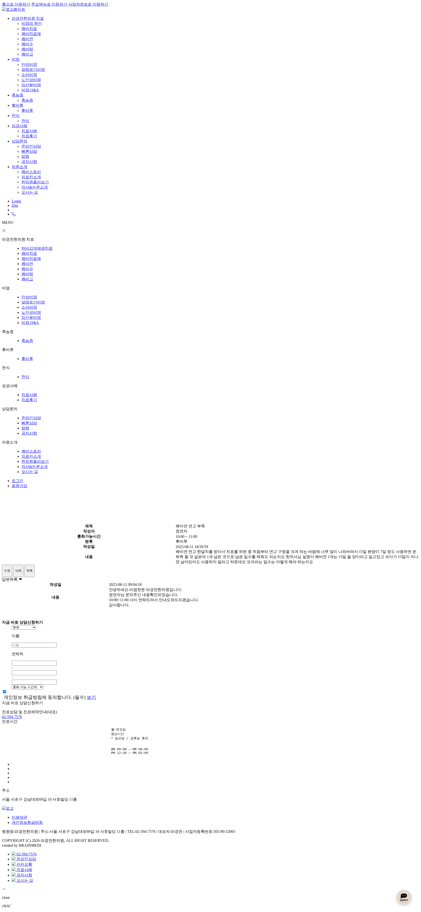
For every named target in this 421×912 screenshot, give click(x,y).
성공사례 (19, 126)
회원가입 (19, 486)
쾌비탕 (27, 49)
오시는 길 (29, 192)
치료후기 (29, 136)
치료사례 (29, 131)
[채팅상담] (404, 897)
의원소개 (19, 167)
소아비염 (29, 75)
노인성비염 (31, 80)
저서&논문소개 (34, 187)
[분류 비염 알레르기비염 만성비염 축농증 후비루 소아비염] (215, 627)
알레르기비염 (33, 69)
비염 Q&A (30, 90)
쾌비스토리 (31, 172)
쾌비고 (27, 54)
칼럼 (25, 156)
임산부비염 (31, 85)
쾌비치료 (29, 29)
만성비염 (29, 64)
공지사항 (29, 162)
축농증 (17, 95)
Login (16, 201)
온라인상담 (31, 146)
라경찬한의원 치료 (28, 18)
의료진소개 (31, 177)
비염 (15, 59)
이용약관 (19, 817)
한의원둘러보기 (35, 182)
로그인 (17, 481)
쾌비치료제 (31, 34)
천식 (15, 116)
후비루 (17, 105)
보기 (91, 697)
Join (15, 205)
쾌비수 (27, 44)
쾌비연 (27, 39)
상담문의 (19, 141)
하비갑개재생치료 (37, 248)
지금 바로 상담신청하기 (22, 703)
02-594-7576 (12, 717)
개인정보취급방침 (27, 822)
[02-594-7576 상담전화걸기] (14, 214)
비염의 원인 (31, 23)
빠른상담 (29, 151)
